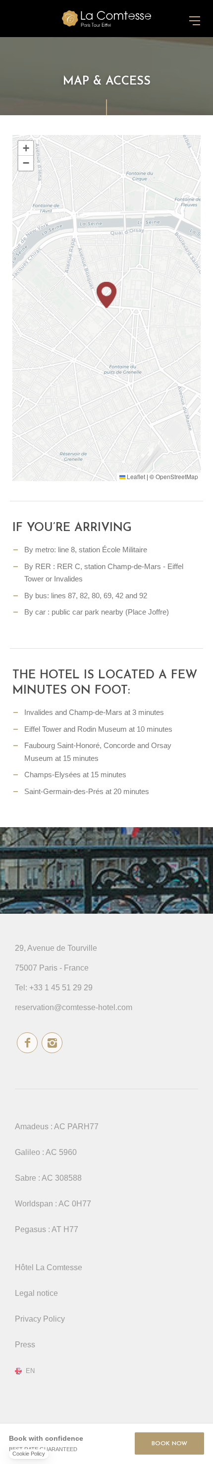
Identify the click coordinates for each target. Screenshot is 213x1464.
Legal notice (36, 1293)
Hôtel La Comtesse (48, 1267)
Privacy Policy (40, 1319)
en (30, 1371)
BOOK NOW (169, 1444)
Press (25, 1344)
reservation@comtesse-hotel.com (73, 1007)
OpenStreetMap (177, 476)
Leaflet (135, 476)
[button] (106, 295)
